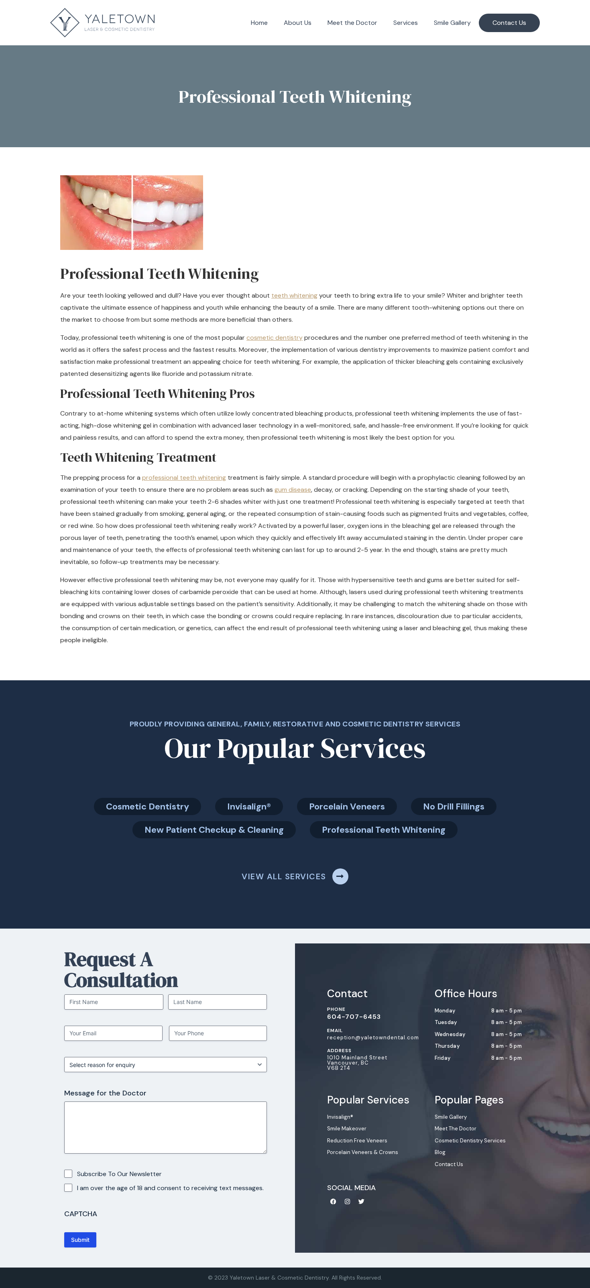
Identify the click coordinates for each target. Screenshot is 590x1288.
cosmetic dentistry (274, 337)
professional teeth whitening (184, 477)
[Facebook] (333, 1201)
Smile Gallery (452, 22)
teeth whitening (294, 295)
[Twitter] (361, 1201)
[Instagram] (347, 1201)
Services (405, 22)
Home (259, 22)
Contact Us (509, 22)
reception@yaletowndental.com (373, 1037)
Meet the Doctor (352, 22)
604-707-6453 (354, 1016)
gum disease (293, 489)
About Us (297, 22)
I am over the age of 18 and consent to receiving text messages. (170, 1188)
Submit (80, 1239)
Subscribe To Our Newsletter (119, 1174)
